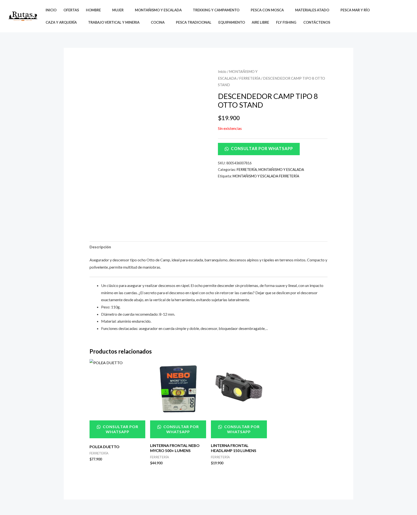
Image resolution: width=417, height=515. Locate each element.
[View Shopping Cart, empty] (405, 16)
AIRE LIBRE (260, 22)
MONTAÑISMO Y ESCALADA (281, 169)
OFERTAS (71, 10)
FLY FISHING (286, 22)
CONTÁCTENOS (316, 22)
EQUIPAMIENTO (231, 22)
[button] (393, 16)
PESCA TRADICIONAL (193, 22)
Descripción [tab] (100, 246)
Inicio (222, 71)
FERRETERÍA (249, 78)
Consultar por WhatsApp (261, 148)
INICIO (51, 10)
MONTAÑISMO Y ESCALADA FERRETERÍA (266, 176)
